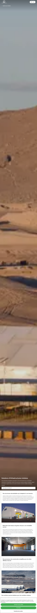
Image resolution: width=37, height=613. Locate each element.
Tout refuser (18, 607)
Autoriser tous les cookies (18, 604)
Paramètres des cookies (18, 611)
